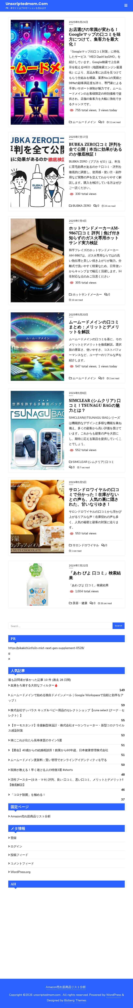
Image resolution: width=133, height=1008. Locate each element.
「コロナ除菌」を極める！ (28, 795)
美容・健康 (79, 603)
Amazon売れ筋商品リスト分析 (31, 816)
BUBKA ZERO (81, 206)
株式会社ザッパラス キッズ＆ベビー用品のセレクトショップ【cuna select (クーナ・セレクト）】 (66, 712)
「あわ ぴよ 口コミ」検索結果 (95, 575)
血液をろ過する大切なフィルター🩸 (34, 685)
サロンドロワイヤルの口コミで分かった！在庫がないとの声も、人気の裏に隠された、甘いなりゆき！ (94, 497)
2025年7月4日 (77, 221)
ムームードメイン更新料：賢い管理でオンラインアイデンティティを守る (59, 760)
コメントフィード (22, 863)
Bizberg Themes (75, 1000)
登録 (13, 838)
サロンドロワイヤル (85, 545)
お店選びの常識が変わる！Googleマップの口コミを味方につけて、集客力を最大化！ (95, 37)
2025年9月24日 (78, 22)
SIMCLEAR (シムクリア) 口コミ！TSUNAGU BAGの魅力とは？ (95, 405)
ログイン (16, 846)
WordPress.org (20, 872)
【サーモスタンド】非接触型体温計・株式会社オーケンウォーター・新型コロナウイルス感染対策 (66, 728)
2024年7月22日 (78, 565)
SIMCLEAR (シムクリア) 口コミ (93, 462)
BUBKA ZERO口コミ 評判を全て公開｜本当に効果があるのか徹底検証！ (95, 149)
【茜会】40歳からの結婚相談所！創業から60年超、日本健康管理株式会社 (59, 750)
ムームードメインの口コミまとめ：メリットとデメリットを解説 (94, 326)
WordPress (113, 995)
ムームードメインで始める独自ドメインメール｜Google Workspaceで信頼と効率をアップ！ (65, 697)
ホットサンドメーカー (87, 294)
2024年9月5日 (77, 482)
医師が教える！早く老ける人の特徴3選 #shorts (42, 770)
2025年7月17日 (78, 137)
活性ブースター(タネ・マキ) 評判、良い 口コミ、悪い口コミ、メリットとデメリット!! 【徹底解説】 (65, 782)
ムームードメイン (84, 122)
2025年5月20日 (78, 314)
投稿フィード (19, 855)
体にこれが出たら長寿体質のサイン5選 (36, 740)
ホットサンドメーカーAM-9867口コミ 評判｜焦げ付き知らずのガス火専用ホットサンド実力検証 (94, 235)
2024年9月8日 (77, 393)
